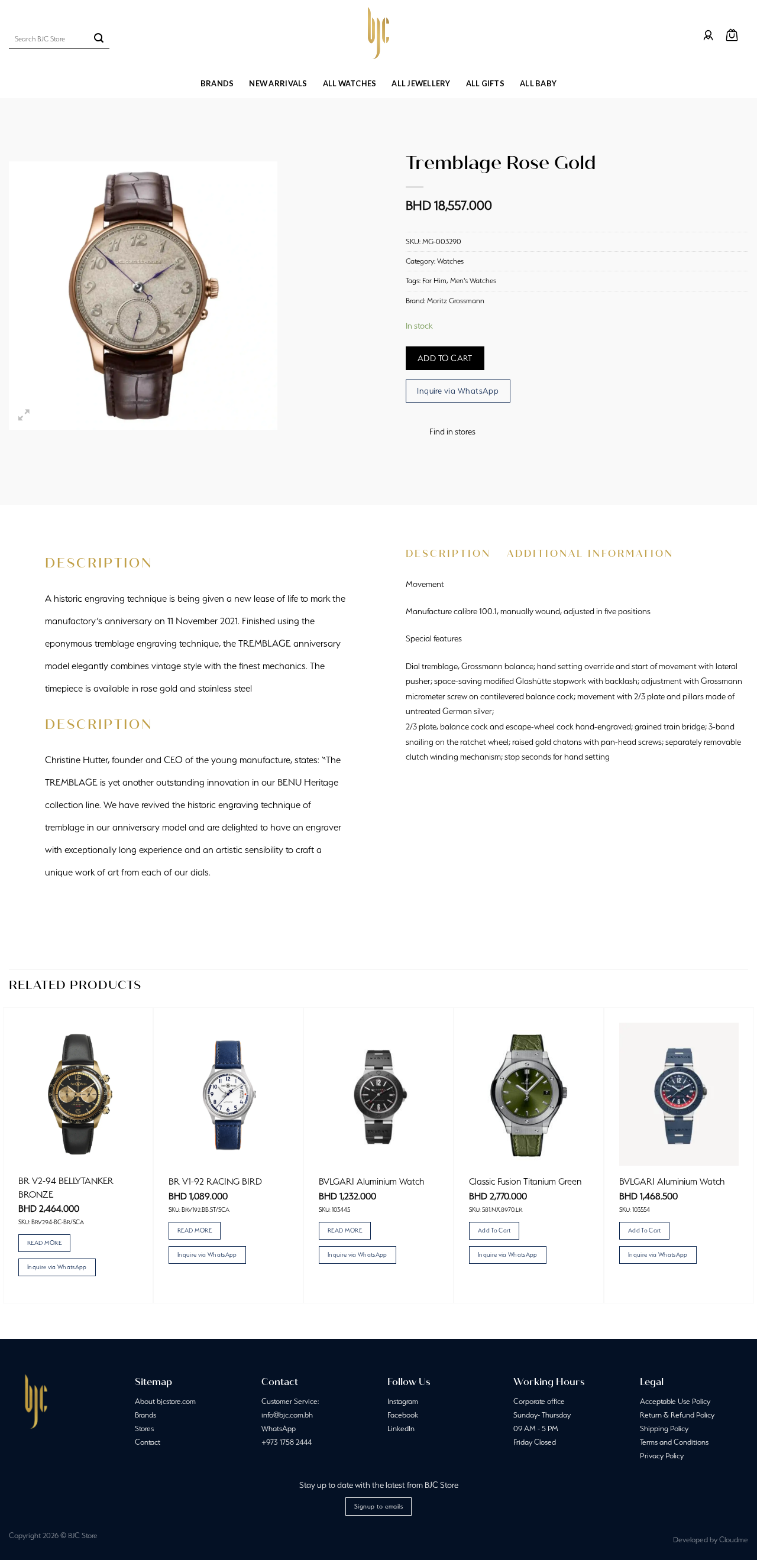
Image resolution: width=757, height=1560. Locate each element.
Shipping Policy (664, 1428)
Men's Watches (473, 280)
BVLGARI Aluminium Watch (371, 1181)
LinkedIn (401, 1428)
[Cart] (731, 35)
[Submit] (99, 39)
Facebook (402, 1414)
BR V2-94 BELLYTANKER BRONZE (66, 1187)
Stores (144, 1428)
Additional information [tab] (590, 553)
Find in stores (452, 431)
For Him (434, 280)
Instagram (402, 1401)
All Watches (350, 83)
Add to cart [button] (494, 1230)
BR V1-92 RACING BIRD (215, 1181)
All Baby (538, 83)
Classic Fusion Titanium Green (525, 1181)
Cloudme (733, 1539)
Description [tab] (448, 553)
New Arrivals (278, 83)
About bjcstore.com (165, 1401)
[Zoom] (24, 415)
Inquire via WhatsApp (458, 390)
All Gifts (485, 83)
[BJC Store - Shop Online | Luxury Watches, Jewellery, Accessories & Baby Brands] (378, 33)
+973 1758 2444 (286, 1442)
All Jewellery (421, 83)
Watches (450, 261)
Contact (147, 1442)
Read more (44, 1242)
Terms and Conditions (674, 1442)
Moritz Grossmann (455, 300)
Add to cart (445, 358)
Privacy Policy (662, 1455)
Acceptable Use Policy (675, 1401)
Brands (217, 83)
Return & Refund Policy (677, 1414)
